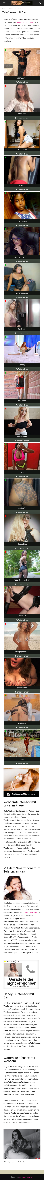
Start (3, 9)
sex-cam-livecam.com (26, 1177)
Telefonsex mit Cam (24, 22)
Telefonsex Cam (30, 912)
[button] (4, 3)
